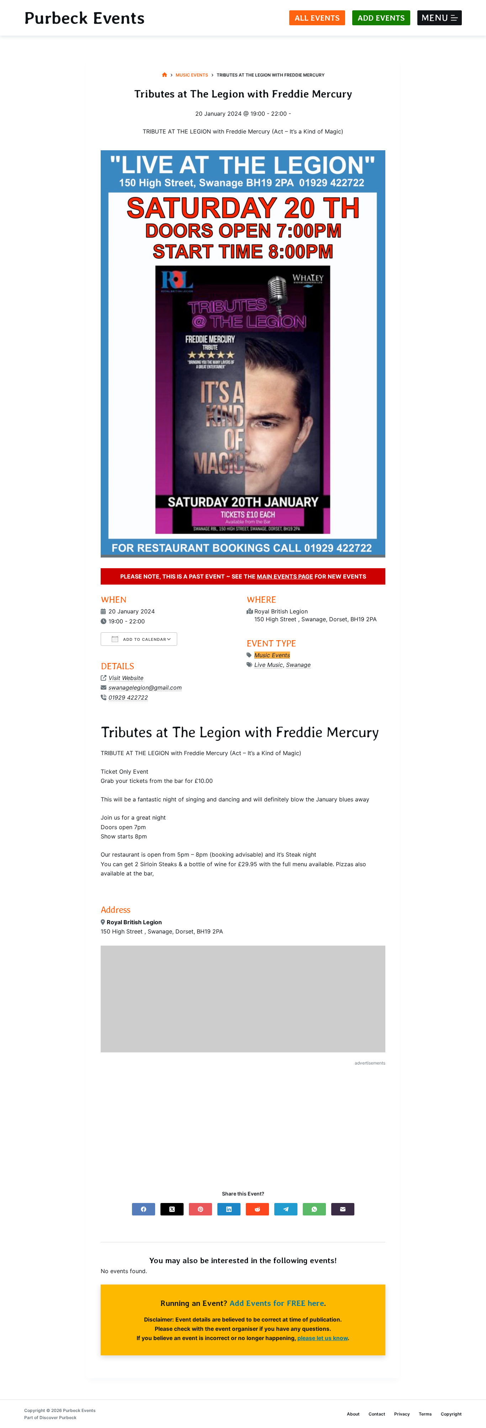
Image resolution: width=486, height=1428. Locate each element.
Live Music (268, 664)
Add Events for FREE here (276, 1303)
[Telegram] (285, 1209)
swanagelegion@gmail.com (145, 687)
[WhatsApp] (314, 1209)
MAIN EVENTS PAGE (285, 576)
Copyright (451, 1414)
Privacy (402, 1414)
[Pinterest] (200, 1209)
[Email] (342, 1209)
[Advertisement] (243, 1122)
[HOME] (164, 75)
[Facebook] (143, 1209)
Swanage (298, 664)
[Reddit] (257, 1209)
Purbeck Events (84, 17)
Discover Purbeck (57, 1417)
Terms (425, 1414)
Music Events (272, 655)
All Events (317, 17)
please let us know (322, 1338)
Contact (377, 1414)
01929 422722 (128, 697)
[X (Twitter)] (172, 1209)
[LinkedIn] (229, 1209)
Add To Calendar (144, 639)
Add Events (381, 17)
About (353, 1414)
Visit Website (126, 677)
